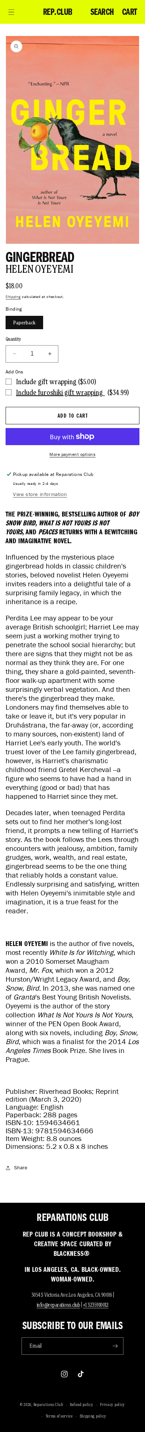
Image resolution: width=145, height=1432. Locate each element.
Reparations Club (48, 1404)
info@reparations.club (58, 1305)
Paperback (24, 322)
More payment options (72, 454)
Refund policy (81, 1404)
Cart (129, 12)
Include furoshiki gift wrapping (60, 392)
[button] (11, 12)
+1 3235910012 (96, 1305)
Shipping (13, 297)
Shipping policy (93, 1416)
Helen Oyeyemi (39, 268)
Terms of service (59, 1416)
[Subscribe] (115, 1346)
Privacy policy (112, 1404)
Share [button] (20, 1167)
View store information (40, 494)
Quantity (13, 339)
